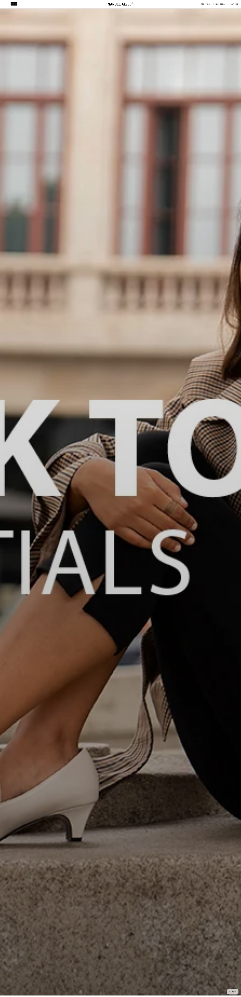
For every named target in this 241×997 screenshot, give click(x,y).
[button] (205, 4)
